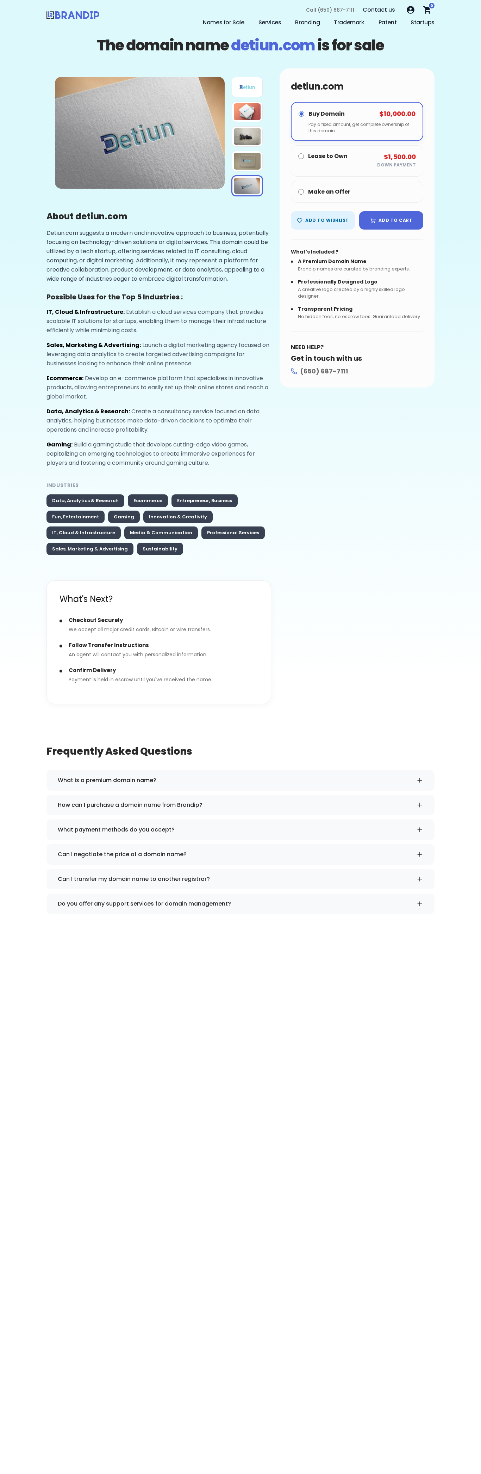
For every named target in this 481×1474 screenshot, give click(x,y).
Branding (307, 22)
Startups (423, 22)
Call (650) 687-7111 (330, 9)
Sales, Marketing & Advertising (90, 549)
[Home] (72, 17)
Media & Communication (161, 532)
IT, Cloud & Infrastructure (83, 532)
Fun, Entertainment (75, 516)
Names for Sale (223, 22)
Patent (388, 22)
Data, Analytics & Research (85, 500)
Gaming (124, 516)
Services (269, 22)
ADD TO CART (395, 220)
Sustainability (160, 549)
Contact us (379, 10)
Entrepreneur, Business (204, 500)
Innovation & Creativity (178, 516)
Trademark (349, 22)
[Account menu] (411, 10)
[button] (247, 87)
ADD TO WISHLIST (327, 220)
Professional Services (233, 532)
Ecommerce (147, 500)
